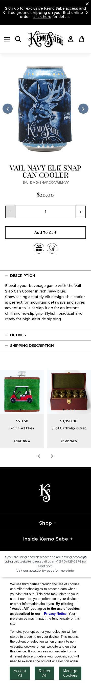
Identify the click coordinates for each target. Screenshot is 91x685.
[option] (45, 108)
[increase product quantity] (81, 212)
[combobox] (45, 211)
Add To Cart (45, 232)
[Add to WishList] (52, 248)
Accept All (20, 673)
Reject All (44, 673)
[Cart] (82, 39)
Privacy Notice (55, 614)
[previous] (8, 109)
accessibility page (41, 570)
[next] (83, 109)
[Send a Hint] (39, 248)
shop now (22, 441)
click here (42, 16)
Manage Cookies (70, 673)
